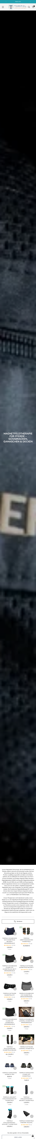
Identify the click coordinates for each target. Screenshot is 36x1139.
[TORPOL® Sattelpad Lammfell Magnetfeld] (26, 1039)
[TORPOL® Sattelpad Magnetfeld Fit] (9, 986)
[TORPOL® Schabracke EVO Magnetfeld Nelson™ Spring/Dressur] (9, 931)
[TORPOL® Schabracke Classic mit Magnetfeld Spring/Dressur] (9, 1012)
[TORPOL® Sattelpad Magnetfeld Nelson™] (26, 958)
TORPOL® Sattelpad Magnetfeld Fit (9, 994)
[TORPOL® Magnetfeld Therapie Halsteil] (26, 1114)
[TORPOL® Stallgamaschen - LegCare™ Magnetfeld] (9, 1114)
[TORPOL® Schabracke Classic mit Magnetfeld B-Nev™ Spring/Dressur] (9, 958)
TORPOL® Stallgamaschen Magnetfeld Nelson (9, 1048)
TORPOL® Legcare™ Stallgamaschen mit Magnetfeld (9, 1098)
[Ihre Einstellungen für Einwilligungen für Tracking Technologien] (32, 1135)
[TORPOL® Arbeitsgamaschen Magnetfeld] (26, 931)
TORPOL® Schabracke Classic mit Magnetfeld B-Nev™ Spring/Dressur (9, 968)
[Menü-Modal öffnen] (3, 7)
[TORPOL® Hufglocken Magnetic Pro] (9, 1065)
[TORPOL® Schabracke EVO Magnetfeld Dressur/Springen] (26, 986)
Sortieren (19, 921)
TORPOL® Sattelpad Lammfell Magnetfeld (26, 1047)
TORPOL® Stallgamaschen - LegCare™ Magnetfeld (9, 1122)
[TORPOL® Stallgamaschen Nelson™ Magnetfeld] (26, 1090)
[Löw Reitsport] (17, 7)
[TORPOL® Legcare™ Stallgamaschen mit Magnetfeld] (9, 1090)
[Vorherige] (6, 1)
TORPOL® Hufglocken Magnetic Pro (9, 1073)
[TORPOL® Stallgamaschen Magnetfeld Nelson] (9, 1039)
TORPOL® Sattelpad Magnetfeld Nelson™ (26, 966)
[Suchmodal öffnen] (29, 7)
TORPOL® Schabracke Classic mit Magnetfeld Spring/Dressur (9, 1022)
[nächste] (30, 1)
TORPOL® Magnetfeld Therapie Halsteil (26, 1121)
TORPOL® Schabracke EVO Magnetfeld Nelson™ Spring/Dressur (9, 941)
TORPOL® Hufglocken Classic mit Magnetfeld (26, 1074)
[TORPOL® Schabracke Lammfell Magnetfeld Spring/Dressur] (26, 1012)
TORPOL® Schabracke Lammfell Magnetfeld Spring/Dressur (26, 1021)
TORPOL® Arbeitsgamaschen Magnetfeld (26, 940)
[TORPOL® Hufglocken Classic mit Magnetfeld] (26, 1065)
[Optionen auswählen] (15, 933)
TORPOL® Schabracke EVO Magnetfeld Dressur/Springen (26, 995)
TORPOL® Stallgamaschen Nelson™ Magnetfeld (26, 1098)
